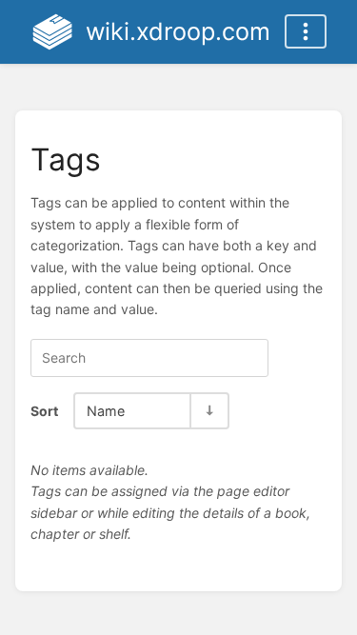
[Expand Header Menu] (306, 31)
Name (106, 411)
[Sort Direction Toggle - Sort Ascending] (208, 410)
